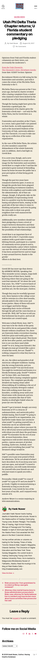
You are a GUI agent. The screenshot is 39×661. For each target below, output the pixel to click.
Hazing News (19, 17)
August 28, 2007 (28, 43)
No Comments (21, 46)
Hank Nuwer (14, 43)
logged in (16, 618)
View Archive (8, 573)
